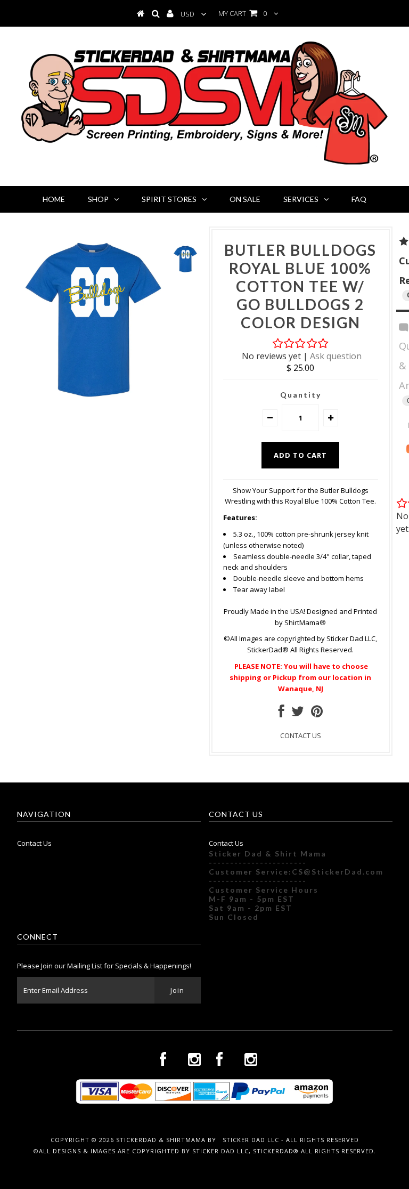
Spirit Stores (169, 199)
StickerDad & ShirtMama (161, 1140)
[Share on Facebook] (281, 713)
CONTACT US (300, 735)
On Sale (245, 199)
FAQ (358, 199)
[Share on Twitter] (297, 713)
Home (54, 199)
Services (300, 199)
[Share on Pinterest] (317, 713)
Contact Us (34, 843)
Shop (98, 199)
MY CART (242, 13)
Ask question (336, 356)
